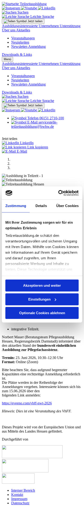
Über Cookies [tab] (67, 206)
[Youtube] (29, 8)
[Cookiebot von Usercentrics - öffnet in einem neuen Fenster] (59, 193)
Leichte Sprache (41, 17)
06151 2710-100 (51, 118)
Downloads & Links (17, 55)
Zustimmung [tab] (15, 206)
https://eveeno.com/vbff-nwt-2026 (27, 403)
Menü (7, 59)
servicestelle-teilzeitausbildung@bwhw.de (34, 124)
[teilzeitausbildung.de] (24, 4)
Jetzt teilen (34, 21)
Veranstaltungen (23, 38)
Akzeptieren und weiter (42, 285)
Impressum (19, 499)
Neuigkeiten (20, 42)
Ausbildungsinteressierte (20, 26)
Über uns (9, 30)
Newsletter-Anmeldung (28, 47)
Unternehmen (49, 26)
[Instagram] (11, 8)
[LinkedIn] (46, 8)
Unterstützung (70, 26)
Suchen (22, 12)
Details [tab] (41, 206)
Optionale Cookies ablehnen (42, 313)
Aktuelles (23, 30)
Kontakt (17, 495)
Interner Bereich (23, 490)
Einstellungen (39, 299)
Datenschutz (20, 503)
